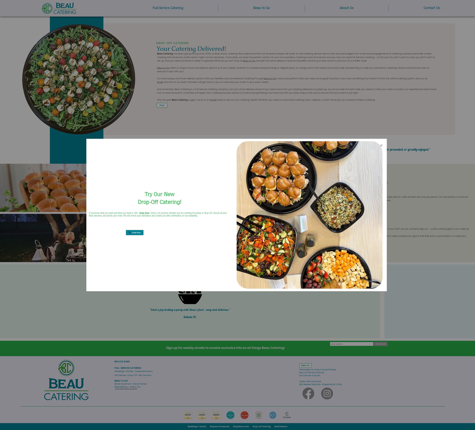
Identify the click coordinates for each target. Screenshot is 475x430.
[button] (381, 145)
